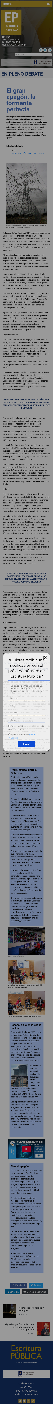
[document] (26, 702)
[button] (45, 657)
